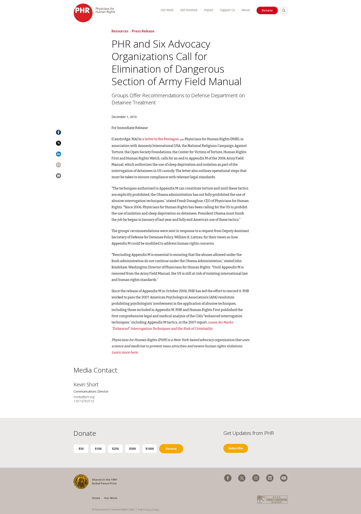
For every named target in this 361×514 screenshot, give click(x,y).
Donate (267, 10)
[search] (283, 10)
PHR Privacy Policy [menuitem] (148, 509)
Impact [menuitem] (208, 10)
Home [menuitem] (96, 498)
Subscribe (235, 448)
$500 (132, 449)
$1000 (149, 449)
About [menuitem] (246, 10)
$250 (115, 449)
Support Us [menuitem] (227, 10)
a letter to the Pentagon (160, 139)
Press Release (143, 31)
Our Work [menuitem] (167, 10)
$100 (98, 449)
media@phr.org (84, 397)
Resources (120, 31)
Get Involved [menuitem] (188, 10)
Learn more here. (125, 352)
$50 (81, 449)
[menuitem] (227, 478)
